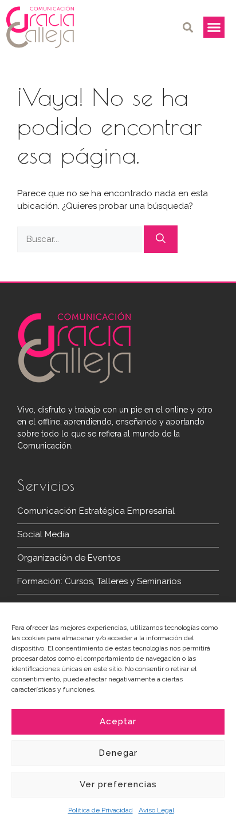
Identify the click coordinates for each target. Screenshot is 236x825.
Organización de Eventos (68, 558)
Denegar (118, 753)
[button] (188, 27)
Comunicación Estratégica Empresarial (96, 511)
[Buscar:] (80, 239)
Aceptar (118, 721)
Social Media (43, 534)
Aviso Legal (156, 810)
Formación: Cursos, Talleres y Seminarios (99, 581)
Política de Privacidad (100, 810)
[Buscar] (161, 239)
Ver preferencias (118, 784)
